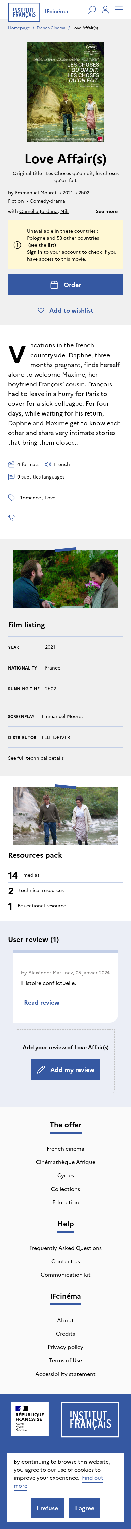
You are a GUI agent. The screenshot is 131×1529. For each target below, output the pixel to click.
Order (72, 284)
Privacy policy (65, 1346)
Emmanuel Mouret (36, 192)
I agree (84, 1508)
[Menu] (119, 10)
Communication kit (66, 1274)
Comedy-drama (47, 200)
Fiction (16, 200)
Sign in (34, 251)
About (65, 1320)
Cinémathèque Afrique (65, 1161)
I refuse (47, 1508)
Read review (41, 1002)
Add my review (72, 1069)
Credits (65, 1333)
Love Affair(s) (85, 27)
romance (30, 497)
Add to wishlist (71, 310)
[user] (105, 10)
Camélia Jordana (38, 211)
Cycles (65, 1175)
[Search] (92, 10)
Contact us (65, 1261)
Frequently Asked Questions (65, 1247)
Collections (65, 1188)
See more (107, 211)
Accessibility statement (65, 1373)
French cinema (65, 1148)
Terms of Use (65, 1360)
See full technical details (36, 757)
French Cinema (51, 27)
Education (65, 1202)
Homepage (19, 27)
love (50, 497)
